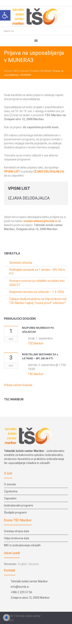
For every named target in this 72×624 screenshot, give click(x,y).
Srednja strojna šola (16, 531)
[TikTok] (65, 616)
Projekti (34, 70)
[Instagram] (61, 616)
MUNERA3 (46, 70)
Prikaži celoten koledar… (19, 385)
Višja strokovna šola (16, 538)
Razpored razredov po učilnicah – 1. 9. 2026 (36, 291)
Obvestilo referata (20, 262)
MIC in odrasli (21, 70)
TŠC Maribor (36, 343)
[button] (5, 15)
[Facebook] (56, 616)
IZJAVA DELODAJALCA (29, 198)
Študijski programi (15, 512)
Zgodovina (10, 491)
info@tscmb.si (20, 586)
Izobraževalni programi (18, 505)
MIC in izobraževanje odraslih (22, 545)
